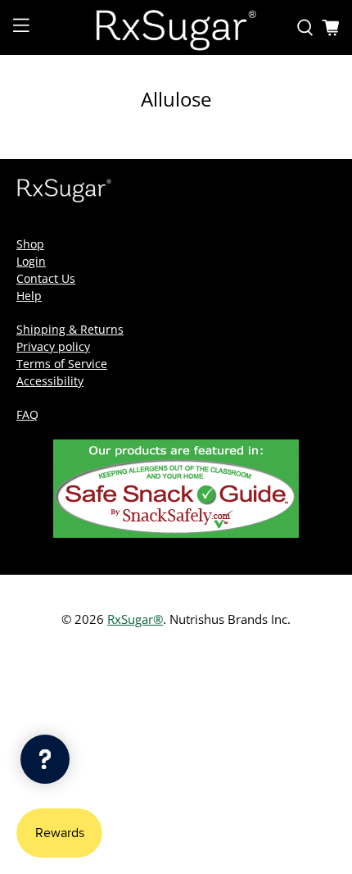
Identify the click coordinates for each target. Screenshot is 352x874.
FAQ (27, 414)
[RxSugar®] (176, 27)
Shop (30, 244)
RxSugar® (135, 619)
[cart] (331, 28)
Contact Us (45, 278)
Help (29, 295)
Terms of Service (61, 363)
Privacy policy (53, 346)
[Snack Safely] (176, 533)
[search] (305, 28)
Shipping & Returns (70, 329)
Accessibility (49, 381)
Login (31, 261)
